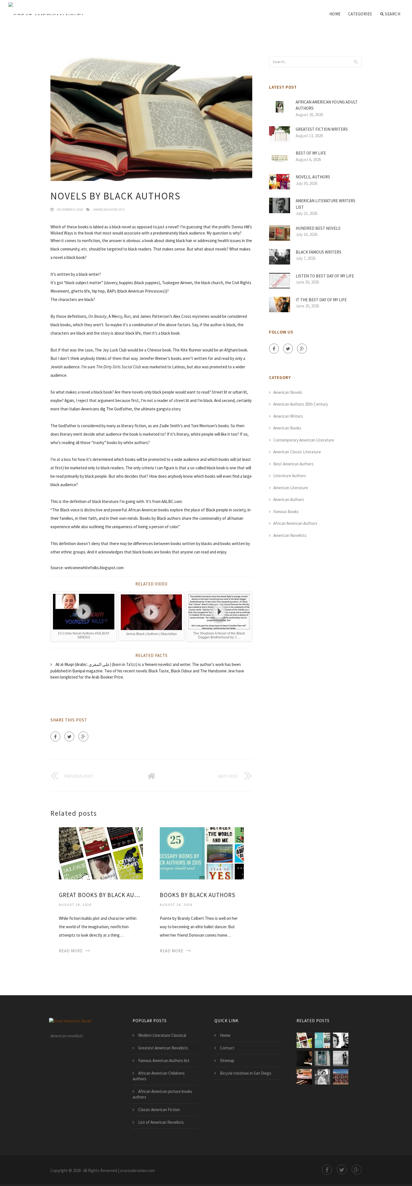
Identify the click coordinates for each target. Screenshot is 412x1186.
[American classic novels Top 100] (340, 1058)
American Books (287, 428)
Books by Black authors (197, 895)
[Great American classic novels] (322, 1076)
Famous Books (286, 511)
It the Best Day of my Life (321, 299)
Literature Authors (289, 475)
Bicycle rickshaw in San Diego (245, 1073)
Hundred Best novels (318, 228)
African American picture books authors (162, 1094)
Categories (360, 14)
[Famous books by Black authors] (340, 1040)
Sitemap (227, 1060)
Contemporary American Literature (303, 440)
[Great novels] (340, 1076)
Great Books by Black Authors (101, 895)
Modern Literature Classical (162, 1035)
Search (392, 14)
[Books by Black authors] (202, 852)
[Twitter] (69, 736)
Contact (227, 1048)
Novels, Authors (313, 177)
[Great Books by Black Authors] (101, 852)
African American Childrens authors (159, 1075)
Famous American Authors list (163, 1060)
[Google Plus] (83, 736)
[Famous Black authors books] (322, 1058)
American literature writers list (325, 204)
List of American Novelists (161, 1122)
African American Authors (295, 523)
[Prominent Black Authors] (304, 1058)
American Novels (287, 392)
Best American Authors (293, 463)
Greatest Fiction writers (322, 129)
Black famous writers (318, 252)
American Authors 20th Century (300, 404)
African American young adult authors (327, 105)
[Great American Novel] (46, 9)
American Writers (288, 416)
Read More (71, 950)
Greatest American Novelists (163, 1048)
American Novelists (109, 209)
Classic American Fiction (159, 1109)
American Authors (288, 499)
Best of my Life (311, 153)
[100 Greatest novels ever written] (304, 1076)
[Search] (355, 61)
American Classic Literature (297, 451)
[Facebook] (55, 736)
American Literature (290, 487)
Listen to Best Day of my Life (325, 276)
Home (335, 14)
